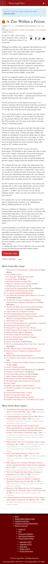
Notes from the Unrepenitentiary (17, 288)
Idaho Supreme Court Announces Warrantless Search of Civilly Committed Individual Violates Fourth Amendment (25, 464)
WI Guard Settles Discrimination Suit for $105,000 (23, 381)
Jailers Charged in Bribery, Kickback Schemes (21, 376)
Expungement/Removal (28, 477)
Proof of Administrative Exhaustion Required (21, 337)
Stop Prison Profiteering (26, 536)
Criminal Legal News (22, 521)
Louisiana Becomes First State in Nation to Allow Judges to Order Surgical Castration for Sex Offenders (26, 498)
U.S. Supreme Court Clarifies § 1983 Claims (21, 358)
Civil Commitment (41, 30)
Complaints (25, 458)
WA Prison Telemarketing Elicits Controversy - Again (24, 344)
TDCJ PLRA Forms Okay (15, 321)
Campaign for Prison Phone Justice (26, 523)
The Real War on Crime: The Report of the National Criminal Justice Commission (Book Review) (23, 301)
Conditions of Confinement (13, 458)
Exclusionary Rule (32, 467)
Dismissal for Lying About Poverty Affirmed (21, 328)
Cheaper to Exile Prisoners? (15, 372)
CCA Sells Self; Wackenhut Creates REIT (20, 277)
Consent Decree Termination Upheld (18, 325)
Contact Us (22, 529)
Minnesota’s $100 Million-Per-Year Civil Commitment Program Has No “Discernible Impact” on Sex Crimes (24, 489)
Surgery (26, 502)
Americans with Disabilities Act (15, 414)
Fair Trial (23, 423)
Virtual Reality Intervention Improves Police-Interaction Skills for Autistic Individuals (25, 410)
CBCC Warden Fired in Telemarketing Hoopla (21, 348)
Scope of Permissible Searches (20, 470)
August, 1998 (40, 26)
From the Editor (11, 279)
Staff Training (28, 414)
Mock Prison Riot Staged (14, 339)
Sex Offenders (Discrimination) (26, 30)
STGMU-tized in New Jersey (15, 286)
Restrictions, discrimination (13, 477)
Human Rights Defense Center (25, 519)
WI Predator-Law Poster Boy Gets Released (20, 379)
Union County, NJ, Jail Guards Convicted (20, 311)
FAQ (19, 531)
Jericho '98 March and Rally (15, 367)
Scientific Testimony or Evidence (15, 439)
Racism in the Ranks (13, 341)
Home (17, 516)
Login (20, 259)
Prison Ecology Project (26, 538)
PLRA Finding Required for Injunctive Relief (21, 314)
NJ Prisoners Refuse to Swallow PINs (18, 281)
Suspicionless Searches (36, 470)
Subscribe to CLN (26, 544)
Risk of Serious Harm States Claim (17, 395)
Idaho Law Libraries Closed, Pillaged (18, 284)
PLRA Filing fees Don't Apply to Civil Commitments (24, 330)
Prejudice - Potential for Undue (34, 437)
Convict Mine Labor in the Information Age (20, 369)
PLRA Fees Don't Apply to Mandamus (19, 332)
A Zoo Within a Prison (14, 274)
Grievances (32, 458)
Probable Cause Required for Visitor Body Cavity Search (25, 399)
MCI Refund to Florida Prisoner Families (20, 291)
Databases (34, 493)
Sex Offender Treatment (31, 444)
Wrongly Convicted (21, 526)
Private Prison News (26, 551)
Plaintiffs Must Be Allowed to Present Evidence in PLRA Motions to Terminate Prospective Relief (25, 317)
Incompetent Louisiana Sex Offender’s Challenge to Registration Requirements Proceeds (23, 480)
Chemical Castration (11, 504)
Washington (10, 32)
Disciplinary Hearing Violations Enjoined (20, 397)
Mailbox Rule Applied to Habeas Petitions (20, 385)
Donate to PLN (25, 549)
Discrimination (13, 30)
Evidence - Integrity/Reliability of (15, 437)
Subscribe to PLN (25, 542)
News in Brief (11, 383)
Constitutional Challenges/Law (14, 421)
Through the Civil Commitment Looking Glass (21, 270)
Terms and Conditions (25, 534)
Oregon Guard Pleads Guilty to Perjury (19, 392)
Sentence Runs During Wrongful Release (19, 355)
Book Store (23, 546)
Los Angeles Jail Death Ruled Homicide (19, 293)
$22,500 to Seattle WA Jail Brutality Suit (19, 335)
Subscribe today (9, 13)
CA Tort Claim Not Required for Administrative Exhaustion (26, 323)
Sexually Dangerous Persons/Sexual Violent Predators (29, 435)
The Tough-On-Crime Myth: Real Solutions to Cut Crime (25, 295)
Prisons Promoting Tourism (15, 374)
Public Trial (27, 421)
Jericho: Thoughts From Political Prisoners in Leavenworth (26, 362)
